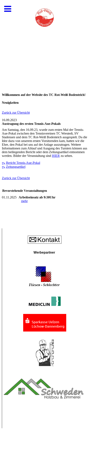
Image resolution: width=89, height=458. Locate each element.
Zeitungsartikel (15, 166)
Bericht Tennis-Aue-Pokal (23, 163)
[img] (44, 41)
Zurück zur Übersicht (16, 112)
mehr (24, 201)
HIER (56, 155)
